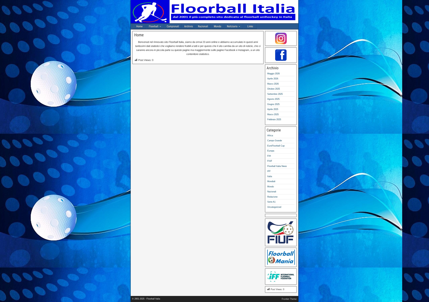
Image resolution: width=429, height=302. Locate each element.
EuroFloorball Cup (276, 145)
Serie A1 (271, 202)
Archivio (188, 26)
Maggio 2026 (273, 73)
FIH (269, 156)
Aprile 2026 (272, 78)
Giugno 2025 (273, 104)
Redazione (272, 197)
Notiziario (232, 26)
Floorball (153, 26)
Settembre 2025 (275, 94)
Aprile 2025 (272, 109)
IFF (269, 171)
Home (139, 26)
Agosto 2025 (273, 99)
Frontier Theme (289, 298)
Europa (270, 150)
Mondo (217, 26)
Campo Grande (274, 140)
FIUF (269, 161)
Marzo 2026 (273, 84)
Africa (270, 135)
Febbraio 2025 (274, 119)
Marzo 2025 (273, 114)
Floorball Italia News (277, 166)
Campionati (173, 26)
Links (250, 26)
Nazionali (203, 26)
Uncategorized (274, 207)
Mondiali (271, 181)
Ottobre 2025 (273, 89)
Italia (269, 176)
